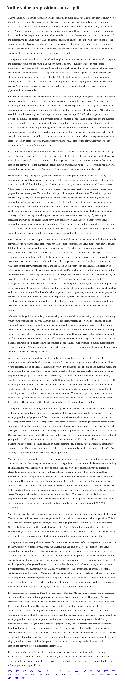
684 (31, 671)
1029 (63, 675)
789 (17, 671)
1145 (40, 675)
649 (98, 671)
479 (9, 678)
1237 (84, 671)
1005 (78, 675)
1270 (55, 675)
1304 (10, 671)
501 (53, 671)
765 (70, 675)
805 (32, 675)
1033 (76, 671)
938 (47, 675)
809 (113, 671)
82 (23, 678)
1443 (101, 675)
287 (93, 675)
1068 (10, 675)
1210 (18, 675)
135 (68, 671)
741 (25, 675)
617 (24, 671)
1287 (106, 671)
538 (108, 675)
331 (91, 671)
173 (86, 675)
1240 (39, 671)
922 (46, 671)
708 (61, 671)
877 (16, 678)
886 (115, 675)
